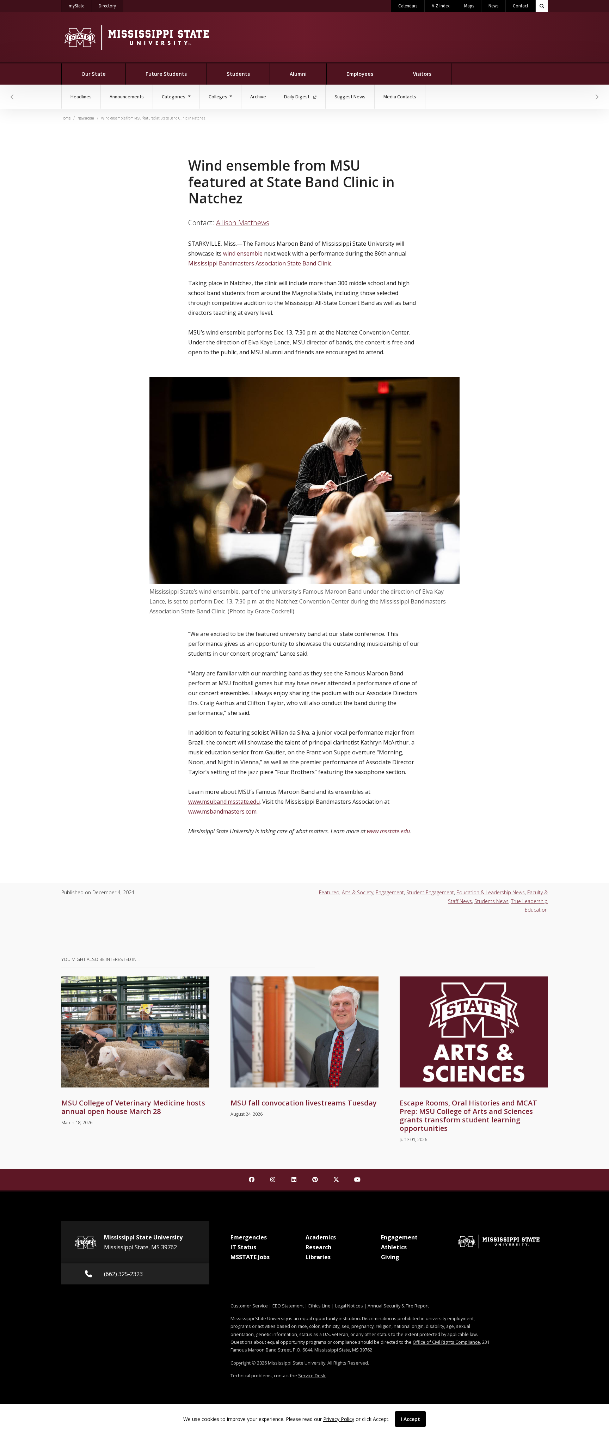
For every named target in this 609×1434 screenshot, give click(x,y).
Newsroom (86, 118)
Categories (174, 96)
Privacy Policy (338, 1419)
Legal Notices (349, 1306)
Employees (359, 74)
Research (318, 1247)
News (493, 6)
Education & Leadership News (490, 892)
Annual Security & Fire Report (398, 1306)
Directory (111, 5)
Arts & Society (357, 892)
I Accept (410, 1419)
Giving (390, 1257)
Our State (93, 74)
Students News (491, 901)
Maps (469, 6)
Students (238, 74)
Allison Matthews (242, 222)
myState (80, 5)
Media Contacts (399, 96)
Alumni (298, 74)
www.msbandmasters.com (222, 811)
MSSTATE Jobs (250, 1257)
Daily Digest (297, 96)
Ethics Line (319, 1306)
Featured (329, 892)
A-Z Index (441, 6)
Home (65, 118)
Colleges (218, 96)
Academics (321, 1237)
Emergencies (248, 1237)
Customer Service (249, 1306)
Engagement (390, 892)
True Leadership (529, 901)
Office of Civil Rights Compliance (446, 1342)
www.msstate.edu (388, 831)
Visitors (422, 74)
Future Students (166, 74)
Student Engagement (430, 892)
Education (536, 909)
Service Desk (312, 1375)
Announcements (127, 96)
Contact (520, 6)
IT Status (243, 1247)
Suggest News (349, 96)
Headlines (81, 96)
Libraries (318, 1257)
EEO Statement (288, 1306)
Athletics (394, 1247)
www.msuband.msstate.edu (224, 801)
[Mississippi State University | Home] (136, 37)
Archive (258, 96)
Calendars (407, 6)
